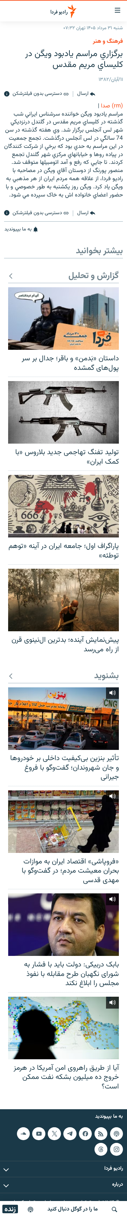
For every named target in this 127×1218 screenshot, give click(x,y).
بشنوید (106, 676)
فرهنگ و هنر (108, 41)
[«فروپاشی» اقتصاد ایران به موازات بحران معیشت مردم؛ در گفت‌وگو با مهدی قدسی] (63, 821)
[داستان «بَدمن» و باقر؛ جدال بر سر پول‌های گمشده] (63, 318)
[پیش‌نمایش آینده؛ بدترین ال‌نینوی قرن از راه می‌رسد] (63, 600)
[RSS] (100, 1133)
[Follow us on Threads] (100, 1149)
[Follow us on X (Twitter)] (54, 1133)
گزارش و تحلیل (93, 276)
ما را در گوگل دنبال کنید (72, 1209)
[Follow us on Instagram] (116, 1149)
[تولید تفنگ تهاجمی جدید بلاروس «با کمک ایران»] (63, 412)
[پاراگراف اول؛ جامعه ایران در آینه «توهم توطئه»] (63, 506)
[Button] (86, 94)
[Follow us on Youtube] (38, 1133)
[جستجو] (114, 1209)
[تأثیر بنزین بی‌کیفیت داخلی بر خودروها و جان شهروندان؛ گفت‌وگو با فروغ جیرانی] (63, 718)
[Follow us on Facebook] (85, 1133)
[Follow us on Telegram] (69, 1133)
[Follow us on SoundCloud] (23, 1133)
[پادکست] (30, 1209)
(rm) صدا (112, 106)
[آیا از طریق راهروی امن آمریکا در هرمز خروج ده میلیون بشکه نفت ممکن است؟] (63, 1028)
